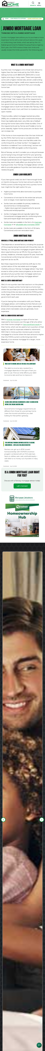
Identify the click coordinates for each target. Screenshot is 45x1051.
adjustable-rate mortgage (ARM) (28, 225)
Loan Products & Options (18, 18)
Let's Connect (22, 486)
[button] (39, 3)
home (6, 18)
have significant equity (31, 324)
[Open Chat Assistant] (39, 1045)
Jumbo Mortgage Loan (35, 18)
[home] (10, 4)
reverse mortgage (14, 319)
